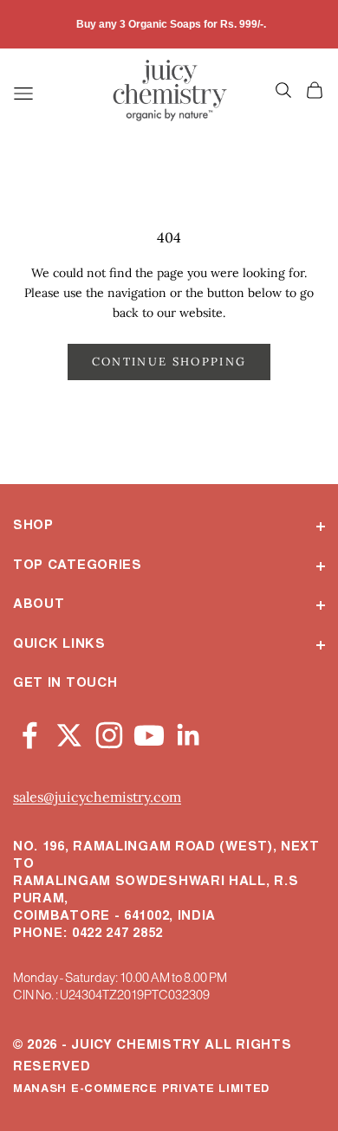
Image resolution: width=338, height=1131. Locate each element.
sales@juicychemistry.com (97, 796)
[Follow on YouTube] (149, 731)
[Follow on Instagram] (109, 731)
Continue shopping (169, 361)
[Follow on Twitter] (69, 731)
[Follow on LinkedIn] (188, 731)
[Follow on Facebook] (29, 731)
